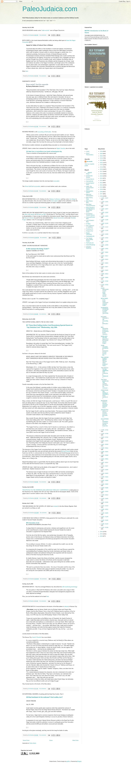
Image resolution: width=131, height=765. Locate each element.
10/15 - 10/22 (104, 237)
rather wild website (29, 214)
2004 (101, 534)
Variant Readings (90, 244)
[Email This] (52, 35)
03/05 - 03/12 (104, 495)
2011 (101, 185)
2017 (101, 171)
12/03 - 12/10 (104, 212)
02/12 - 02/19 (104, 506)
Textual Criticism (29, 218)
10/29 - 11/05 (104, 230)
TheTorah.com (90, 243)
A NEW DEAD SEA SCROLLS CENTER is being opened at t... (104, 394)
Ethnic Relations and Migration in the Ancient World (90, 209)
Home (51, 740)
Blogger (79, 761)
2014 (101, 178)
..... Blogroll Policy (89, 173)
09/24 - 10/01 (104, 248)
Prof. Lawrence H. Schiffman (90, 226)
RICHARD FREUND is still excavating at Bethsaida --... (104, 321)
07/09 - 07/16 (104, 430)
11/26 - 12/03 (104, 216)
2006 (101, 196)
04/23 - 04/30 (104, 469)
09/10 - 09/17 (104, 256)
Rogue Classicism (89, 233)
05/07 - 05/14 (104, 462)
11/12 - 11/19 (104, 223)
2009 (101, 189)
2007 (101, 194)
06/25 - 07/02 (104, 437)
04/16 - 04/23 (104, 473)
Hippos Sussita (60, 148)
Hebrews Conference (55, 199)
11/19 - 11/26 (104, 219)
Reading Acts (89, 229)
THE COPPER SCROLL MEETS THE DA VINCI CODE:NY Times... (104, 361)
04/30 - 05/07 (104, 466)
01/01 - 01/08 (104, 527)
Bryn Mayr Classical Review (90, 205)
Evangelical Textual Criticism (90, 214)
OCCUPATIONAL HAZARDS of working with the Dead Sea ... (104, 423)
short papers (54, 201)
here (27, 71)
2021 (101, 162)
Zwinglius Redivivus (88, 247)
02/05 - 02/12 (104, 509)
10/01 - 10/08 (104, 245)
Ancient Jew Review (89, 176)
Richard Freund (65, 451)
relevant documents (58, 218)
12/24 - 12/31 (104, 201)
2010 (101, 187)
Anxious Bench (90, 179)
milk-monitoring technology (69, 586)
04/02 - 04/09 (104, 480)
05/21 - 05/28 (104, 455)
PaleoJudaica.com (49, 9)
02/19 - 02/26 (104, 502)
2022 (101, 160)
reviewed (55, 506)
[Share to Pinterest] (59, 35)
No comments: (43, 35)
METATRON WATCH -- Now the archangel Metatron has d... (104, 404)
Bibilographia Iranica (89, 191)
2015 (101, 176)
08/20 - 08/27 (104, 266)
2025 (101, 153)
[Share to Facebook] (57, 35)
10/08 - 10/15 (104, 241)
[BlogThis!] (54, 35)
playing (66, 606)
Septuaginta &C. (90, 236)
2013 (101, 180)
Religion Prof (89, 231)
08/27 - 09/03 (104, 263)
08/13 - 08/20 (104, 270)
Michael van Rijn (41, 214)
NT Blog (88, 223)
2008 (101, 191)
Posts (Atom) (32, 743)
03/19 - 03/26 (104, 487)
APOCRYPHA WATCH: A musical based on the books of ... (104, 413)
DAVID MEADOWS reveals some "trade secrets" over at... (104, 292)
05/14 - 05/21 (104, 459)
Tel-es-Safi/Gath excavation (32, 186)
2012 (101, 182)
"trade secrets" (45, 30)
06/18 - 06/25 (104, 441)
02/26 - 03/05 (104, 498)
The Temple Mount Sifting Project (89, 240)
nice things (72, 199)
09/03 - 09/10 (104, 259)
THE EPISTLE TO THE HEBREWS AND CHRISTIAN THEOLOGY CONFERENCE (45, 490)
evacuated (56, 181)
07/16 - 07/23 (104, 284)
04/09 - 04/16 (104, 477)
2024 (101, 156)
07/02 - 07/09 (104, 433)
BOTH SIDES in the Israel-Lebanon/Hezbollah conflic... (104, 302)
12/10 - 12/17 (104, 209)
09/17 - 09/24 (104, 252)
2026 (101, 151)
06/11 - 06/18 (104, 444)
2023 (101, 158)
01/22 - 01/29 (104, 516)
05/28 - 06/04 (104, 451)
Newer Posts (26, 740)
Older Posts (75, 740)
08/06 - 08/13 (104, 274)
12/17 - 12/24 (104, 205)
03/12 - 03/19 (104, 491)
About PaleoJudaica (89, 154)
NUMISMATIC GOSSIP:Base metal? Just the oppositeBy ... (104, 311)
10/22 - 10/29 (104, 234)
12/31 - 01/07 (104, 198)
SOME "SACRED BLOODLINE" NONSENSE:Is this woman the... (104, 350)
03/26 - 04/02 (104, 484)
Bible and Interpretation (89, 195)
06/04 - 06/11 (104, 448)
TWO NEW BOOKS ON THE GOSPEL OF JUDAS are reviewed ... (104, 384)
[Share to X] (56, 35)
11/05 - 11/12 (104, 227)
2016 (101, 173)
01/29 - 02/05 (104, 513)
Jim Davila (89, 161)
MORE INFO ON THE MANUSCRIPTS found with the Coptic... (104, 340)
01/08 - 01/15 (104, 524)
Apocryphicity (89, 181)
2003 (101, 536)
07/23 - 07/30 (104, 281)
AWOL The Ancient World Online (89, 188)
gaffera (68, 761)
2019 (101, 167)
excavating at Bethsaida (44, 131)
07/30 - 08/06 (104, 277)
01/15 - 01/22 (104, 520)
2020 (101, 164)
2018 (101, 169)
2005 (101, 531)
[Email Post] (49, 35)
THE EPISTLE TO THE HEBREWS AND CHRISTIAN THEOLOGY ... (104, 372)
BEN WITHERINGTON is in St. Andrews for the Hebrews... (105, 331)
